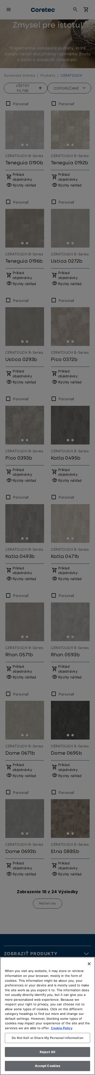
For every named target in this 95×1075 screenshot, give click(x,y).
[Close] (89, 963)
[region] (47, 1016)
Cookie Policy (62, 1028)
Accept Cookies (47, 1066)
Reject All (47, 1052)
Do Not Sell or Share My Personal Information (47, 1038)
